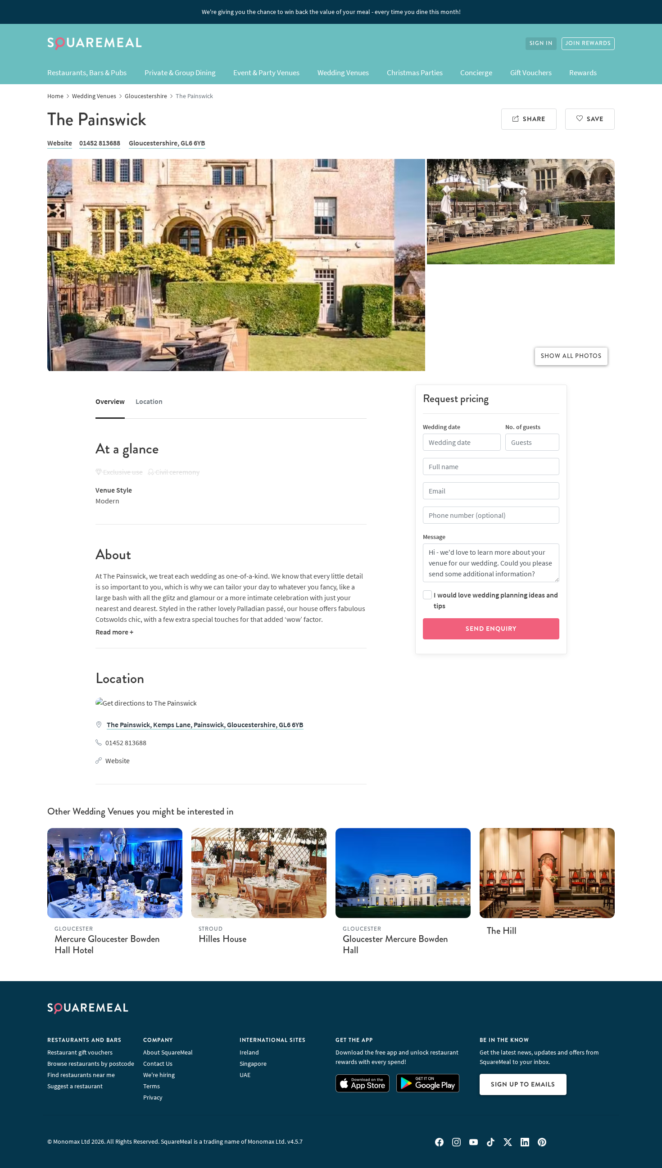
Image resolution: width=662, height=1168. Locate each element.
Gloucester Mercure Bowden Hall (395, 944)
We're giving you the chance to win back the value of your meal (331, 12)
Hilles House (222, 939)
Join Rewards (588, 43)
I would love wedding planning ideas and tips (496, 600)
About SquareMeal (168, 1052)
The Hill (502, 930)
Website (59, 142)
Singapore (253, 1063)
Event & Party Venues (266, 72)
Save (595, 118)
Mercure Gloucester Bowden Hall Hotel (107, 944)
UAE (245, 1075)
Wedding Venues (343, 72)
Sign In (541, 43)
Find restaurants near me (81, 1075)
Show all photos (571, 356)
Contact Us (157, 1063)
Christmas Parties (415, 72)
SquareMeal (94, 44)
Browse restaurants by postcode (90, 1063)
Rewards (583, 72)
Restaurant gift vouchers (80, 1052)
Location (149, 401)
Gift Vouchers (531, 72)
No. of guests (522, 427)
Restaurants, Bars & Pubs (87, 72)
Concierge (476, 72)
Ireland (249, 1052)
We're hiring (159, 1075)
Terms (151, 1086)
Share (534, 118)
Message (434, 537)
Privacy (153, 1097)
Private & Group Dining (180, 72)
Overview (110, 401)
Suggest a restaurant (75, 1086)
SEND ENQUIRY (491, 628)
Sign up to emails (523, 1084)
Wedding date (441, 427)
